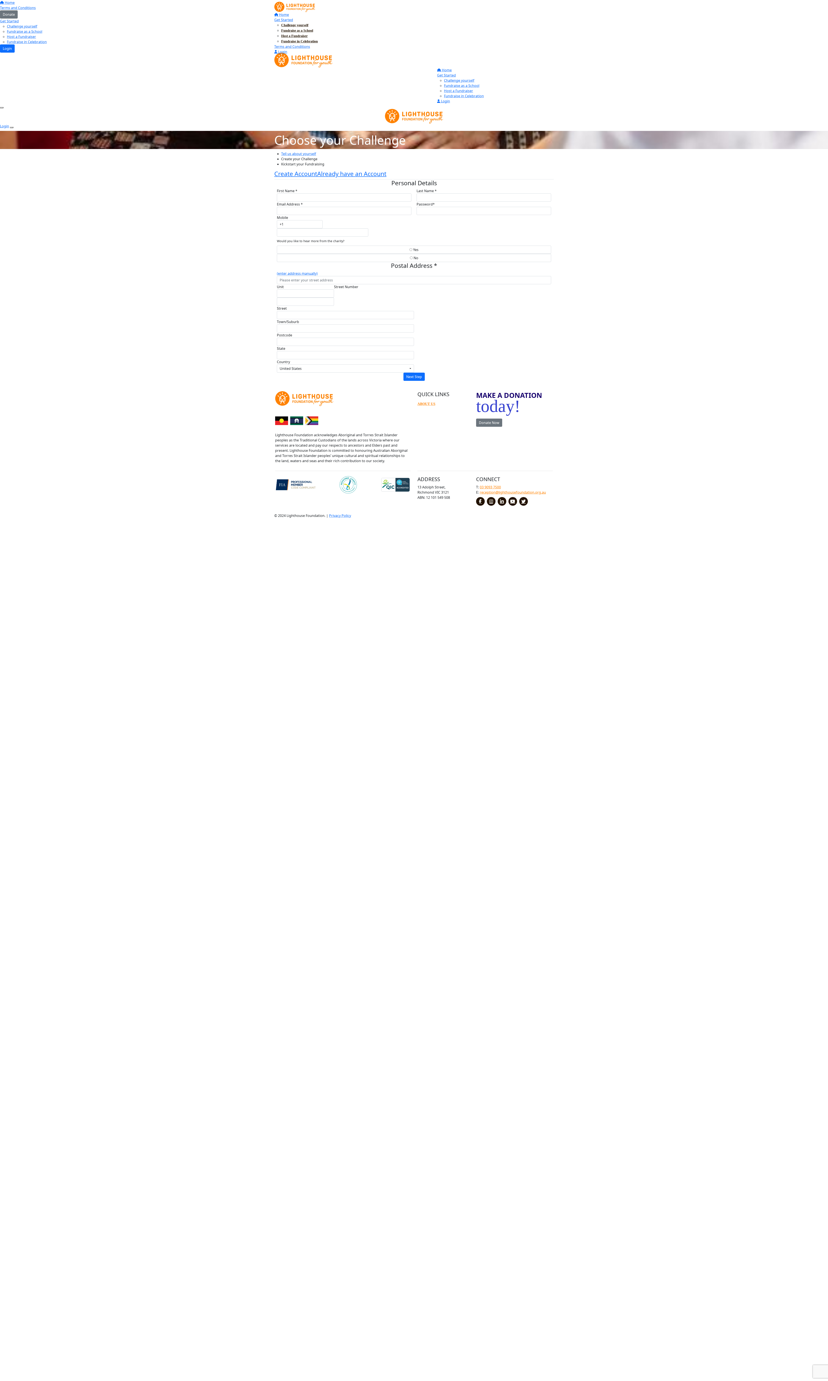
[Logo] (294, 6)
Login (282, 51)
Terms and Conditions (292, 46)
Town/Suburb (288, 321)
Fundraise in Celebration (299, 41)
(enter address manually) (297, 273)
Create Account (295, 173)
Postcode (284, 335)
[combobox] (345, 368)
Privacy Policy (340, 515)
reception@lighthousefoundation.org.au (513, 492)
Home (283, 14)
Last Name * (427, 190)
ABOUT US (426, 404)
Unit (280, 286)
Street (282, 308)
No (415, 258)
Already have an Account (351, 173)
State (281, 348)
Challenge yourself (294, 25)
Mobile (282, 217)
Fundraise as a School (297, 30)
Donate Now (489, 422)
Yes (415, 249)
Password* (426, 204)
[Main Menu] (1, 107)
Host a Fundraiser (294, 36)
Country (283, 361)
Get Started (283, 19)
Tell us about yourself (298, 153)
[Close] (11, 127)
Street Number (346, 286)
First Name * (287, 190)
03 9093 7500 (490, 487)
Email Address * (290, 204)
